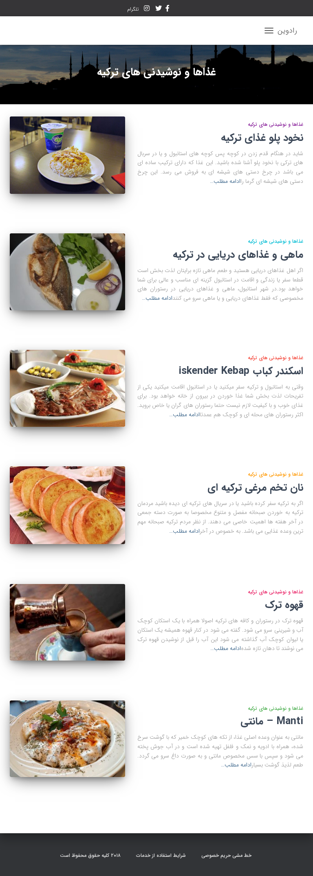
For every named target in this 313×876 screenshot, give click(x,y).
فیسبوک (167, 9)
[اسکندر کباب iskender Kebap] (67, 388)
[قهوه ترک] (67, 622)
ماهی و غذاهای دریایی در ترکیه (238, 255)
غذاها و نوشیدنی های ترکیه (275, 124)
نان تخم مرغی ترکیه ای (255, 488)
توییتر (158, 9)
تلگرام (133, 9)
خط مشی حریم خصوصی (227, 855)
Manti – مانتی (271, 721)
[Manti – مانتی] (67, 738)
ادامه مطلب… (225, 181)
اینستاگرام (147, 9)
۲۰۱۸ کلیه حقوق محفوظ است (91, 855)
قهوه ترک (284, 605)
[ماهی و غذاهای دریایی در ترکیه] (67, 271)
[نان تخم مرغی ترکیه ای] (67, 505)
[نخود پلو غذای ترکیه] (67, 154)
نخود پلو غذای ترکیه (262, 138)
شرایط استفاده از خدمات (161, 855)
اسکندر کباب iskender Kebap (241, 371)
